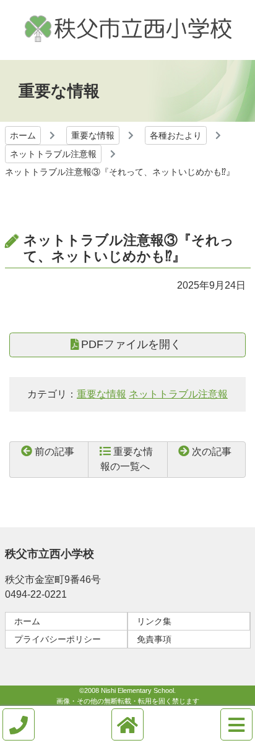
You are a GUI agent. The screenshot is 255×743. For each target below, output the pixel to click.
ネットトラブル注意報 (53, 154)
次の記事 (211, 451)
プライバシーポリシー (57, 639)
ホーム (23, 135)
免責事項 (154, 639)
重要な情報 (93, 135)
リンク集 (154, 621)
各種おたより (176, 135)
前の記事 (54, 451)
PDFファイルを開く (131, 344)
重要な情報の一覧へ (126, 459)
